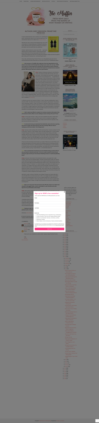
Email (36, 197)
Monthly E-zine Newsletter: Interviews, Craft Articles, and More (48, 217)
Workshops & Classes (41, 219)
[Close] (64, 192)
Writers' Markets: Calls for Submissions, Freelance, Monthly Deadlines (49, 220)
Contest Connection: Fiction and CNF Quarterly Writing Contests (48, 216)
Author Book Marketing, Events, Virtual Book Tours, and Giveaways (49, 214)
